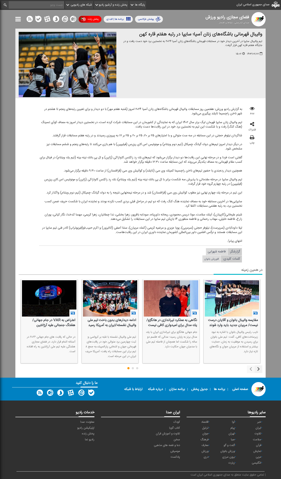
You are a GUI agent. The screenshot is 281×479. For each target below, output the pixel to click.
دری (206, 457)
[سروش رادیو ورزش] (60, 394)
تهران (232, 433)
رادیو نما (89, 439)
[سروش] (56, 20)
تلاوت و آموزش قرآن (168, 433)
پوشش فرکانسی (146, 19)
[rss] (29, 20)
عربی (258, 457)
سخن (177, 439)
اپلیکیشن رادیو (85, 428)
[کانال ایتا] (64, 20)
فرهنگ (204, 439)
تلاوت (258, 433)
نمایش (257, 451)
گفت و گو (229, 445)
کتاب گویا (174, 428)
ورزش (205, 451)
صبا (233, 439)
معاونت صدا (87, 422)
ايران (258, 428)
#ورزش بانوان (211, 259)
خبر (259, 422)
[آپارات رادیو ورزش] (71, 394)
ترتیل (205, 428)
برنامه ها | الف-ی (115, 19)
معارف (205, 445)
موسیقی (175, 451)
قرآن (258, 445)
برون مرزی (228, 457)
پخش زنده (93, 19)
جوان (205, 433)
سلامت (257, 439)
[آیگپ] (73, 20)
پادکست (175, 457)
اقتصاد (205, 422)
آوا (233, 422)
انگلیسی (256, 463)
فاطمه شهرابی (217, 251)
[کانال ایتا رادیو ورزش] (81, 394)
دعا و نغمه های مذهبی (167, 445)
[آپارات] (47, 20)
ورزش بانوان (227, 451)
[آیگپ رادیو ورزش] (50, 394)
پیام (233, 428)
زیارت (232, 463)
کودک (176, 422)
